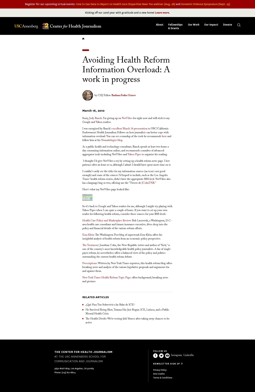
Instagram (176, 355)
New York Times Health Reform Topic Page (106, 277)
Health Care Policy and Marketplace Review (106, 220)
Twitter (161, 355)
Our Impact (211, 24)
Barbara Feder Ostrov (124, 95)
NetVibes (127, 118)
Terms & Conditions (162, 377)
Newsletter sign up (166, 363)
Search (239, 25)
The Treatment (90, 245)
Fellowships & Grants (175, 26)
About (160, 24)
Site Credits (159, 373)
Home (83, 39)
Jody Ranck (95, 118)
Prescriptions (89, 263)
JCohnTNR (148, 183)
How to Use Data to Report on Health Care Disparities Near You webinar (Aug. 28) (125, 4)
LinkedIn (188, 355)
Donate (227, 24)
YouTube (167, 355)
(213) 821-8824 (69, 372)
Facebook (155, 355)
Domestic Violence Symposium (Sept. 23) (205, 4)
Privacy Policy (160, 370)
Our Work (193, 24)
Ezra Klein (88, 235)
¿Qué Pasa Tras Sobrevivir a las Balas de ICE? (110, 304)
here (164, 136)
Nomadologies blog (111, 140)
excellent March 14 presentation (129, 128)
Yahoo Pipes (134, 154)
